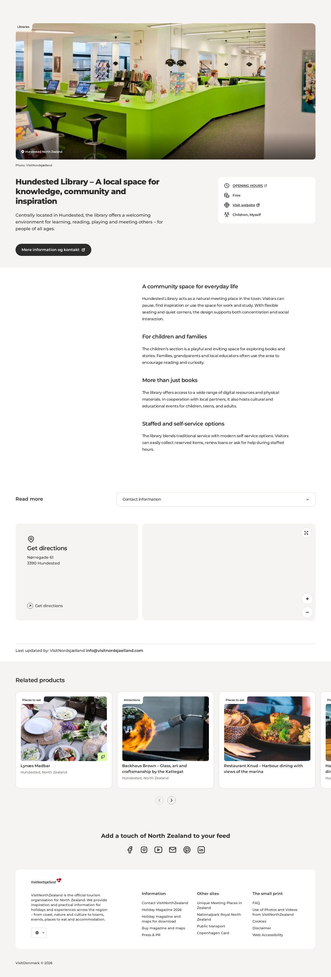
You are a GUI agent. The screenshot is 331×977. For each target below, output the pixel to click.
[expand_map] (306, 532)
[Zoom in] (307, 598)
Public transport (211, 926)
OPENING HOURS (248, 185)
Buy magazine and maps (163, 928)
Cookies (259, 921)
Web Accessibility (267, 935)
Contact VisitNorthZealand (165, 903)
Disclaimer (261, 928)
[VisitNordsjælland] (46, 881)
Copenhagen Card (213, 933)
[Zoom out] (307, 612)
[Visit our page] (130, 850)
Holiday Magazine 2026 (162, 910)
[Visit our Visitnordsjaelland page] (158, 850)
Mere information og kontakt (50, 249)
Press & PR (151, 935)
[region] (229, 572)
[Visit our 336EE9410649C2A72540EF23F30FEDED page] (172, 850)
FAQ (256, 903)
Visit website (244, 205)
